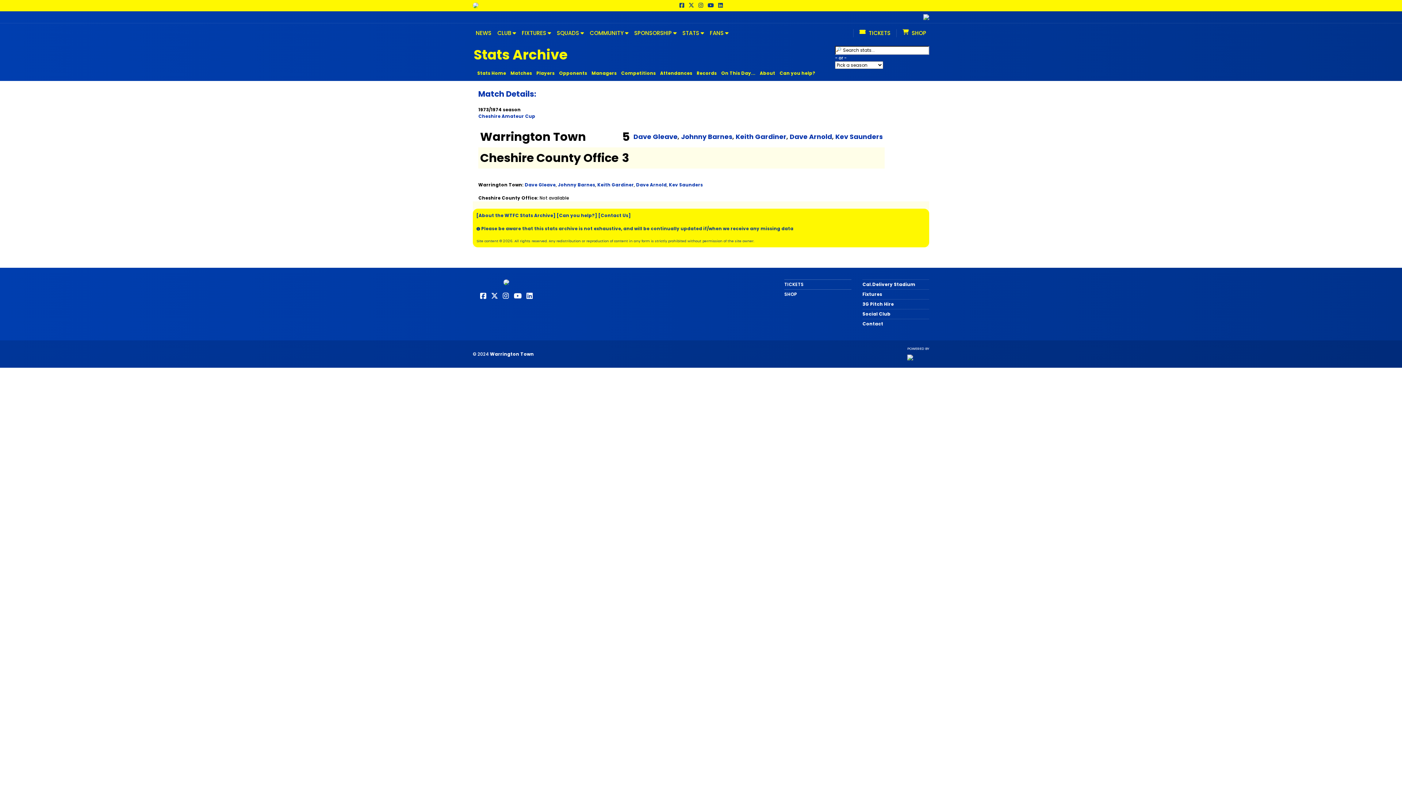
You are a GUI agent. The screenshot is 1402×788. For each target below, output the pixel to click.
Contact (872, 324)
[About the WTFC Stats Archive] (516, 215)
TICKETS (794, 284)
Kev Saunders (859, 136)
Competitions (638, 73)
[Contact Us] (614, 215)
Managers (604, 73)
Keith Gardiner (761, 136)
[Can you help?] (577, 215)
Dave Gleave (655, 136)
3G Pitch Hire (878, 304)
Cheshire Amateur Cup (506, 116)
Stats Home (491, 73)
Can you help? (797, 73)
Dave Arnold (811, 136)
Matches (521, 73)
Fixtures (872, 294)
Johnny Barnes (706, 136)
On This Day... (738, 73)
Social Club (876, 314)
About (767, 73)
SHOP (790, 294)
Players (545, 73)
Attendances (676, 73)
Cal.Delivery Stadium (888, 284)
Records (707, 73)
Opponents (573, 73)
